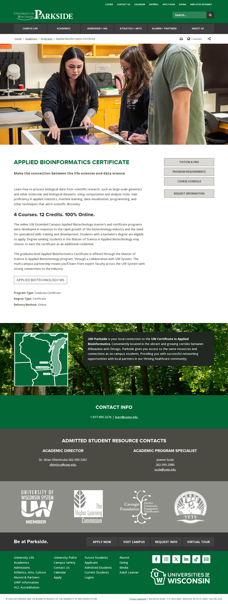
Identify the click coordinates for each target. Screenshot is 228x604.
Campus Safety (64, 562)
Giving (124, 562)
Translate (196, 38)
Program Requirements (189, 171)
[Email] (206, 559)
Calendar (60, 572)
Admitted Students (98, 568)
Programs (46, 38)
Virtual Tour (198, 542)
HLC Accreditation (26, 587)
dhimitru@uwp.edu (63, 465)
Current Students (97, 572)
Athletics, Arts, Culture (30, 572)
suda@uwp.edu (165, 470)
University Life (24, 558)
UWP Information (26, 582)
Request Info (166, 542)
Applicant (91, 562)
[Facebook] (156, 559)
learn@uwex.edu (126, 417)
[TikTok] (196, 559)
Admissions (22, 568)
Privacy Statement (138, 599)
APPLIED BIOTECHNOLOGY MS (40, 280)
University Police (65, 558)
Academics (31, 38)
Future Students (96, 558)
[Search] (210, 15)
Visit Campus (134, 542)
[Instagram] (166, 559)
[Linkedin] (186, 559)
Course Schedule (189, 181)
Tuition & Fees (189, 162)
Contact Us (62, 568)
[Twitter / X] (176, 559)
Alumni (124, 558)
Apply (58, 577)
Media (124, 568)
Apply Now (102, 542)
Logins (89, 577)
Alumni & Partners (26, 577)
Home (18, 38)
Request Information (189, 193)
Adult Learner (129, 572)
